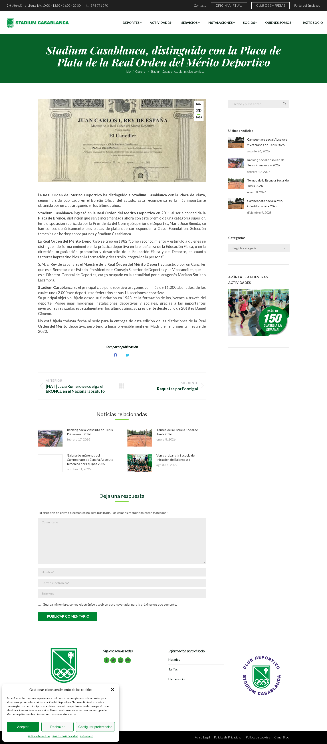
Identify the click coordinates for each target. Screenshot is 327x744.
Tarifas (173, 669)
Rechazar (57, 727)
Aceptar (22, 727)
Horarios (174, 659)
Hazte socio (176, 679)
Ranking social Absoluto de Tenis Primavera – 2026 (266, 162)
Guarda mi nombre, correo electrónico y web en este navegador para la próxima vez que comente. (110, 604)
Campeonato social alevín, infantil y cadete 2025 (265, 203)
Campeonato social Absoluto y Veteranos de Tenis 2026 (267, 142)
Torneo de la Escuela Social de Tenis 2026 (268, 182)
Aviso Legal (86, 736)
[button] (112, 689)
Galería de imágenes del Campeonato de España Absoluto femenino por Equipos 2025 (90, 459)
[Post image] (50, 438)
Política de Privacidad (65, 736)
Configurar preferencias (95, 727)
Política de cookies (39, 736)
